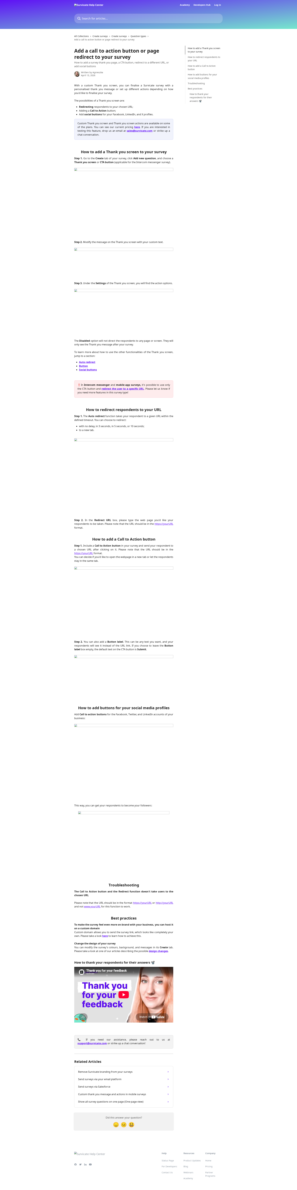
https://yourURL (164, 524)
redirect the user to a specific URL (122, 388)
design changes (158, 951)
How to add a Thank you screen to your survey (204, 50)
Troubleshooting (196, 83)
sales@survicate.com (140, 130)
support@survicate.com (92, 1043)
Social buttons (88, 369)
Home (208, 1160)
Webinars (188, 1172)
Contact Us (167, 1172)
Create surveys (100, 36)
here (137, 127)
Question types (138, 36)
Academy (185, 5)
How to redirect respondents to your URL (204, 59)
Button (83, 366)
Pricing (209, 1166)
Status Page (168, 1160)
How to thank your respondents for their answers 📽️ (201, 97)
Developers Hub (202, 5)
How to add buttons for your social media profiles (202, 76)
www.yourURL (92, 906)
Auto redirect (87, 362)
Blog (185, 1166)
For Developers (169, 1166)
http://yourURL (164, 902)
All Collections (81, 36)
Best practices (195, 88)
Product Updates (192, 1160)
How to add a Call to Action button (202, 67)
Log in (217, 5)
